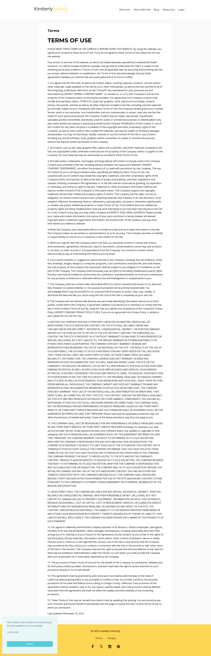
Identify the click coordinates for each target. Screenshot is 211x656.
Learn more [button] (13, 632)
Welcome (124, 9)
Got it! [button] (30, 644)
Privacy (112, 638)
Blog (156, 9)
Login (181, 9)
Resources (169, 9)
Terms (98, 638)
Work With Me (142, 9)
